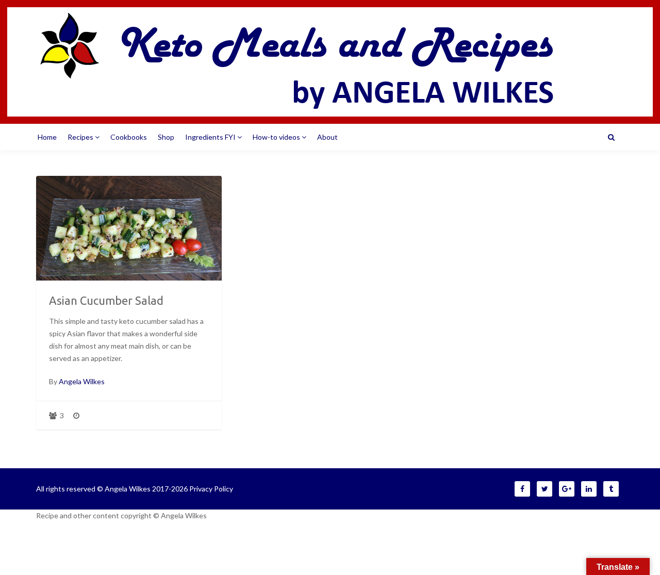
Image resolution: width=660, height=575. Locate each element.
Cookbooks (128, 137)
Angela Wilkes (82, 381)
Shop (166, 137)
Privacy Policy (211, 488)
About (327, 137)
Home (47, 137)
